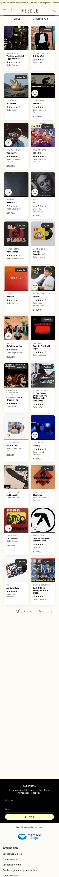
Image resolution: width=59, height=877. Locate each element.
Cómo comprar (10, 859)
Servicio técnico (11, 875)
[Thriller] (43, 278)
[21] (43, 184)
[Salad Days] (16, 135)
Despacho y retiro (12, 864)
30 (40, 611)
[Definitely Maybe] (16, 328)
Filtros (16, 18)
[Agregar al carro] (34, 93)
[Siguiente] (49, 610)
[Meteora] (43, 85)
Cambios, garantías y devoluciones (20, 870)
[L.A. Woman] (16, 520)
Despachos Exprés (12, 853)
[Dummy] (43, 427)
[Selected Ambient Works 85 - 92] (43, 520)
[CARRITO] (54, 11)
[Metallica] (16, 184)
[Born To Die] (16, 427)
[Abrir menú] (4, 11)
